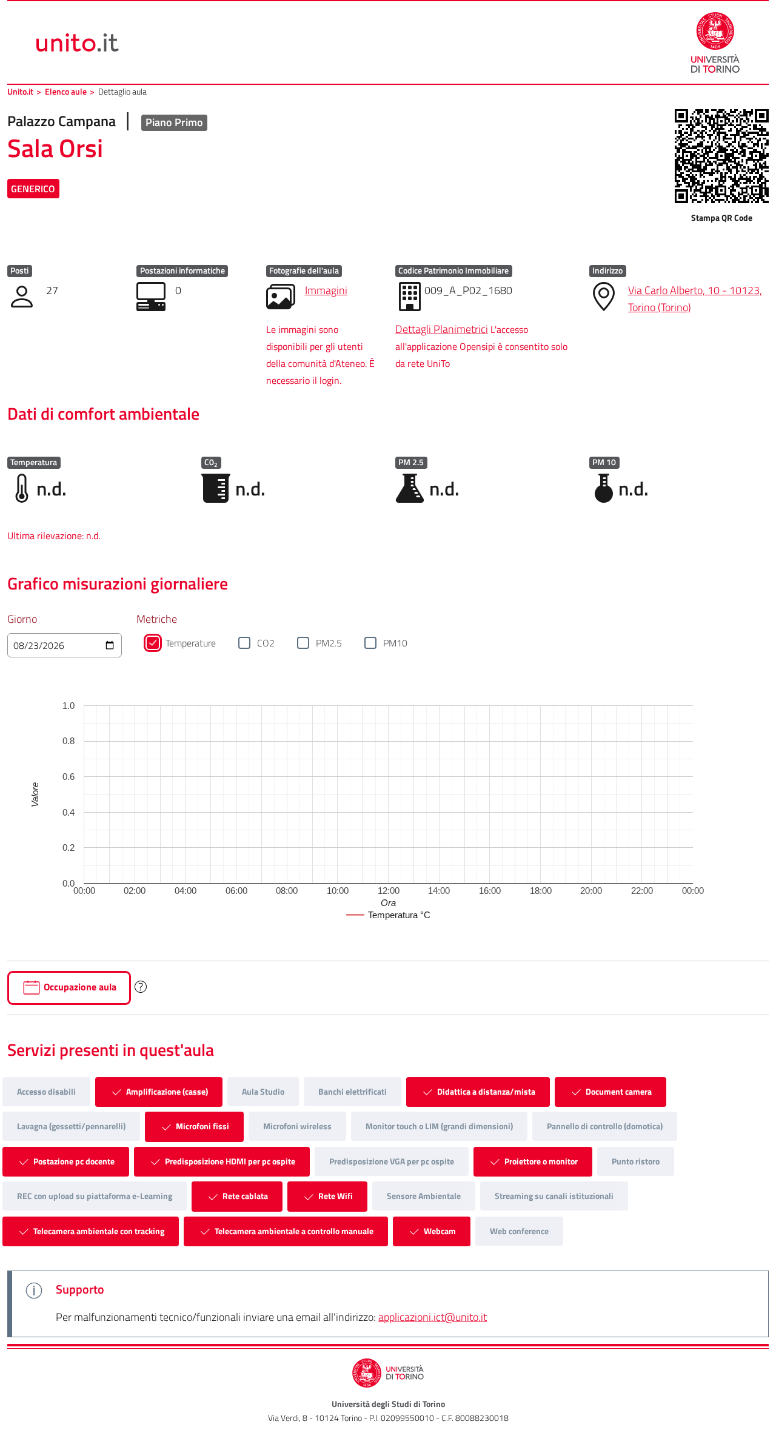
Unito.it (20, 91)
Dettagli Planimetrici (441, 329)
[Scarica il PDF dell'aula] (722, 156)
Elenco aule (66, 91)
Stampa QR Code (721, 217)
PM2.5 (329, 643)
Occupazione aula (78, 986)
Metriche (156, 619)
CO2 (266, 643)
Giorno (22, 619)
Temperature (191, 643)
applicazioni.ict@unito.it (432, 1317)
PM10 (395, 643)
